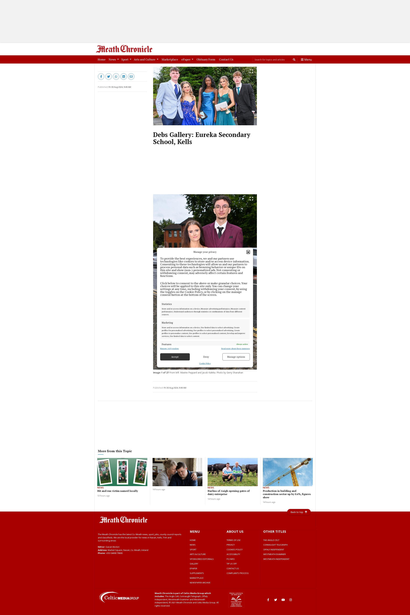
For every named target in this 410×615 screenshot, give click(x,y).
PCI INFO (231, 559)
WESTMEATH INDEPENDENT (276, 559)
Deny (206, 356)
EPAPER (193, 568)
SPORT (193, 549)
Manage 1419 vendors (169, 348)
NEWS (193, 544)
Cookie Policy (205, 363)
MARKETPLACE (197, 578)
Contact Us (227, 59)
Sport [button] (125, 59)
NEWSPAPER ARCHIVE (200, 582)
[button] (248, 252)
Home (102, 59)
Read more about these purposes (235, 348)
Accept (175, 356)
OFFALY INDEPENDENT (273, 549)
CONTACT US (233, 568)
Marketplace (170, 59)
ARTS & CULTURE (198, 554)
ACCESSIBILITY (233, 554)
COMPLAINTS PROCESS (238, 573)
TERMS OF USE (234, 540)
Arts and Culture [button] (145, 59)
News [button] (112, 59)
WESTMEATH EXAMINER (274, 554)
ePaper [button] (186, 59)
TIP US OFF (232, 563)
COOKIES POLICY (234, 549)
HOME (193, 540)
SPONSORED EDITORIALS (202, 559)
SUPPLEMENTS (197, 573)
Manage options (236, 356)
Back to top (297, 512)
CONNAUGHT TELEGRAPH (275, 544)
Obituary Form (207, 59)
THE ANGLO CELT (271, 540)
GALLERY (194, 563)
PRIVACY (231, 544)
